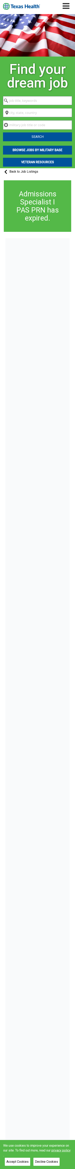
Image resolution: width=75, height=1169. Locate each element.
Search (38, 137)
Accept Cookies (17, 1162)
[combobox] (37, 100)
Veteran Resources (37, 162)
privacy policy (61, 1150)
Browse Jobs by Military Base (37, 150)
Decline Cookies (46, 1162)
